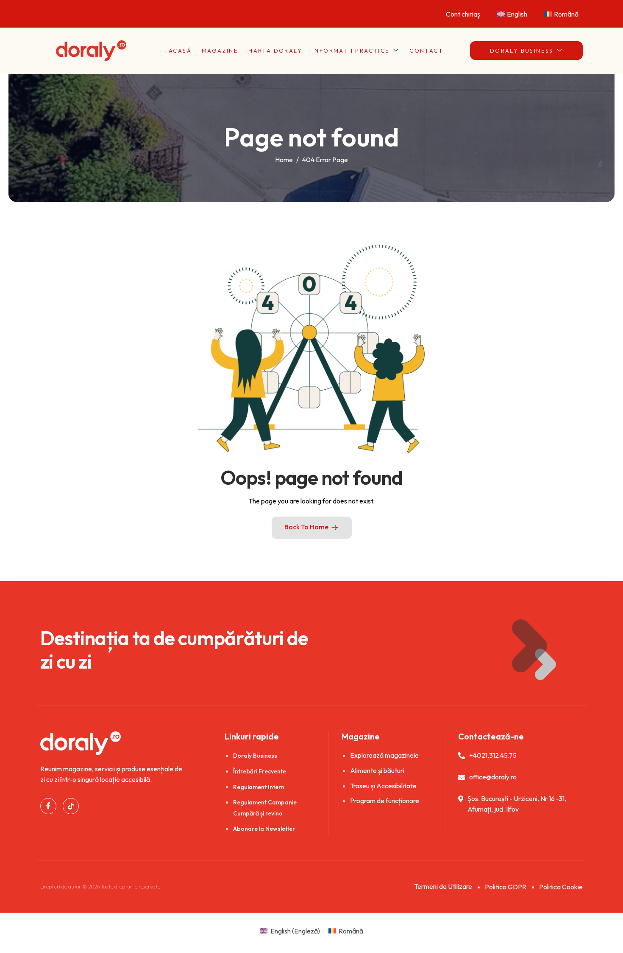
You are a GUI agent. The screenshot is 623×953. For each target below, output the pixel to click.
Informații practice (351, 50)
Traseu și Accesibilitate (383, 786)
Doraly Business (521, 50)
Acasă (180, 50)
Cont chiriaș (463, 14)
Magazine (220, 50)
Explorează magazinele (384, 755)
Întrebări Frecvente (259, 771)
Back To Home (306, 527)
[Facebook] (48, 806)
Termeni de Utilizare (443, 886)
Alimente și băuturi (377, 770)
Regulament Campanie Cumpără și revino (265, 807)
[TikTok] (71, 806)
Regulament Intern (258, 787)
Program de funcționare (384, 800)
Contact (426, 50)
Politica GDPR (505, 887)
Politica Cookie (561, 887)
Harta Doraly (275, 50)
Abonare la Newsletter (264, 828)
